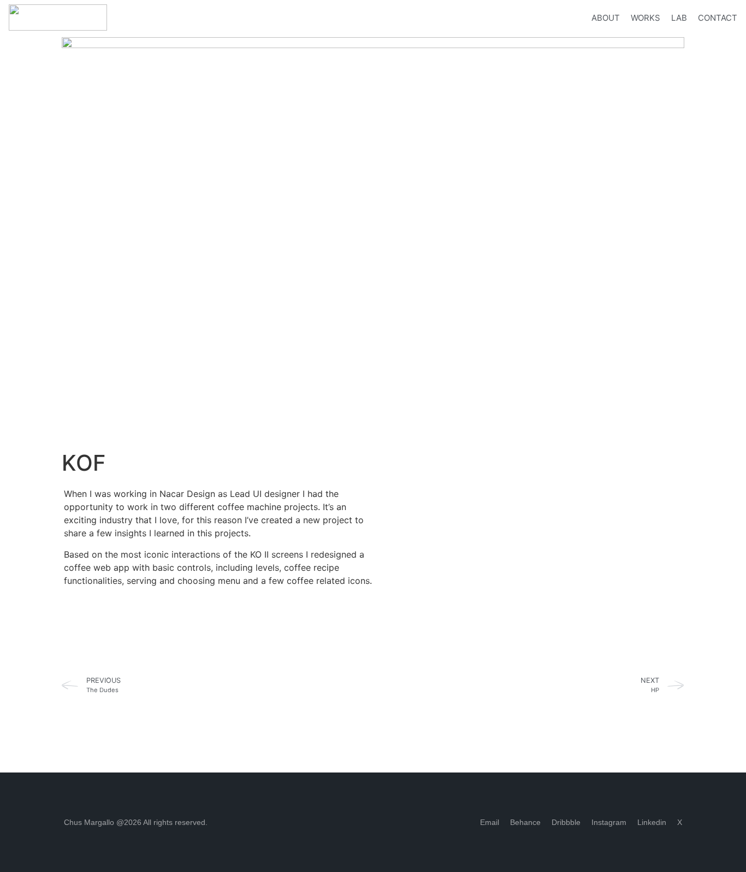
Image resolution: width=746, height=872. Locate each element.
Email (489, 822)
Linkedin (651, 822)
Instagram (608, 822)
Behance (525, 822)
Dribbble (566, 822)
